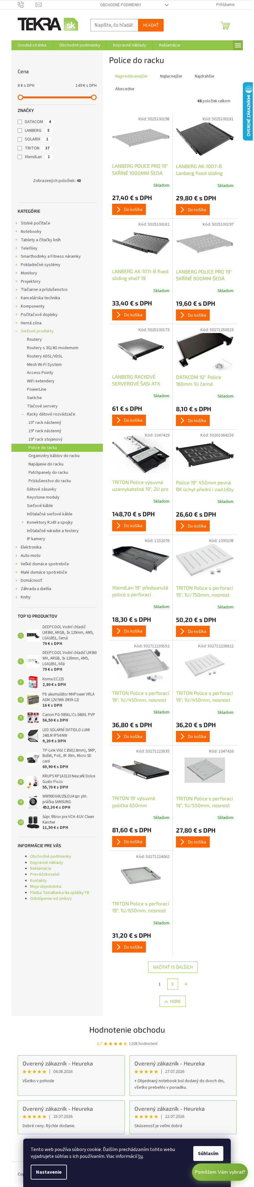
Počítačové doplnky (39, 315)
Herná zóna (31, 323)
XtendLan (37, 157)
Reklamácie (40, 868)
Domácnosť (31, 580)
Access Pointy (40, 373)
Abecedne (124, 89)
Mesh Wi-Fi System (44, 365)
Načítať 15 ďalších (173, 967)
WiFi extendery (41, 381)
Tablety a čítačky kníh (41, 240)
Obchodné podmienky (120, 5)
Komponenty (33, 306)
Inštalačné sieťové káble (49, 514)
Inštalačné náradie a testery (53, 531)
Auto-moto (31, 556)
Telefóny (29, 248)
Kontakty (38, 881)
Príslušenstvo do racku (49, 481)
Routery (34, 339)
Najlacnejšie (171, 76)
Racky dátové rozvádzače (51, 414)
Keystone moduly (43, 497)
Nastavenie (49, 1172)
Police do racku (42, 448)
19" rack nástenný (44, 431)
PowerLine (36, 389)
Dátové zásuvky (41, 489)
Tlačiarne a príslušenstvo (44, 290)
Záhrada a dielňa (36, 589)
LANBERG (37, 130)
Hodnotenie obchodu (127, 1029)
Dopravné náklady (46, 863)
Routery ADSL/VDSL (45, 356)
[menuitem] (32, 45)
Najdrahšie (204, 76)
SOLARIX (36, 139)
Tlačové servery (42, 406)
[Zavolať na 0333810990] (27, 4)
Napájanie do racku (46, 464)
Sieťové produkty (37, 331)
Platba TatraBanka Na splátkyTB (59, 893)
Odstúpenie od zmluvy (51, 899)
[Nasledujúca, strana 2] (172, 984)
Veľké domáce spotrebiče (45, 564)
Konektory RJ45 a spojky (50, 522)
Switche (34, 398)
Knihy (26, 597)
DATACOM (38, 122)
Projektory (31, 281)
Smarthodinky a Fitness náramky (51, 256)
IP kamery (36, 539)
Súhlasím (208, 1153)
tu (140, 1156)
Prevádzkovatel (44, 874)
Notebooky (31, 232)
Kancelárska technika (40, 298)
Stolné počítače (35, 223)
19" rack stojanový (45, 439)
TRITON (37, 148)
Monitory (29, 273)
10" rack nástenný (44, 423)
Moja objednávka (45, 886)
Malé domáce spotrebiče (44, 572)
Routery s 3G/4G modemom (52, 348)
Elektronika (31, 547)
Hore (175, 1001)
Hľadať (151, 25)
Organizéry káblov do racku (54, 456)
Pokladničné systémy (40, 265)
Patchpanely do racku (48, 472)
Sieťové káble (40, 506)
